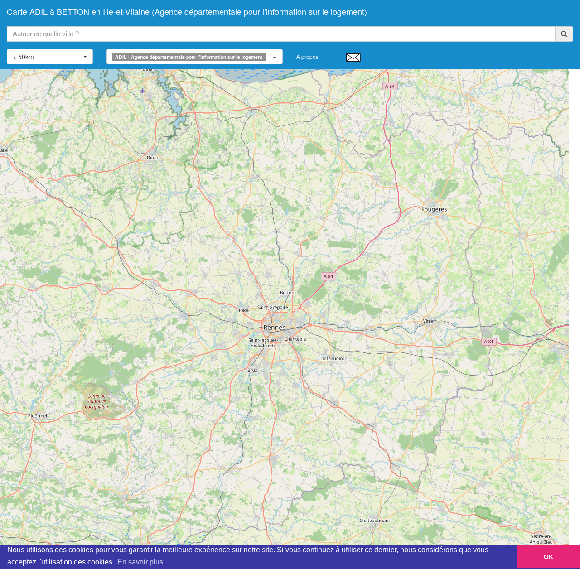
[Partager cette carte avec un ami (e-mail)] (353, 57)
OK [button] (548, 556)
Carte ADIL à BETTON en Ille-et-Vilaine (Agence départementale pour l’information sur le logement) (187, 11)
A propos (307, 56)
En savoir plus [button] (140, 562)
